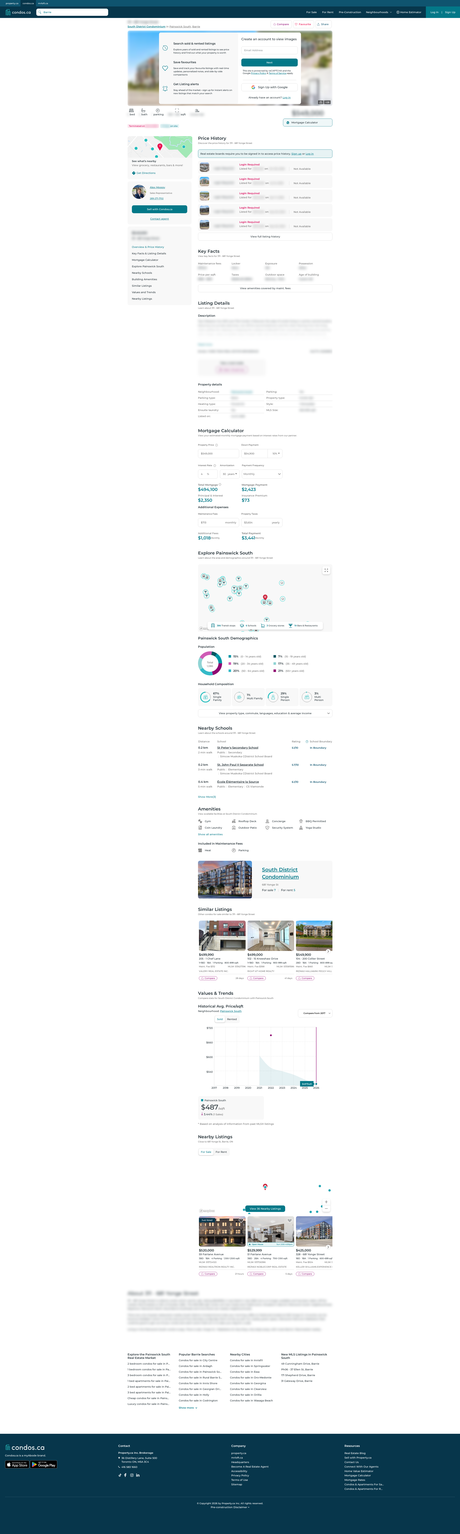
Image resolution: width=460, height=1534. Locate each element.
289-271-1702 (157, 198)
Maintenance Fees (208, 513)
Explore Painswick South (148, 266)
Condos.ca (11, 1455)
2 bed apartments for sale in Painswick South (157, 1386)
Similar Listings (142, 285)
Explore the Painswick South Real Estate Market (149, 1356)
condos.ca (28, 3)
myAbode (30, 1455)
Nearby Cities (240, 1354)
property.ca (12, 3)
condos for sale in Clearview (248, 1389)
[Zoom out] (326, 1208)
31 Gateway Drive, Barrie (296, 1381)
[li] (138, 1475)
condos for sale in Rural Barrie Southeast (205, 1377)
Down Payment (250, 444)
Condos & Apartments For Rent (364, 1489)
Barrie (196, 26)
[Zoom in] (326, 1202)
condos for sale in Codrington (198, 1400)
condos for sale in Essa (244, 1371)
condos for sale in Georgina (248, 1383)
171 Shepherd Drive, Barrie (298, 1375)
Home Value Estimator (358, 1471)
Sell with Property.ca (357, 1457)
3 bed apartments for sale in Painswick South (157, 1392)
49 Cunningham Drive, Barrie (300, 1363)
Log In (435, 12)
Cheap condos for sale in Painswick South (155, 1398)
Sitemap (236, 1484)
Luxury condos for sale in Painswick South (155, 1404)
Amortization (227, 465)
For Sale (311, 12)
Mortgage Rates (354, 1480)
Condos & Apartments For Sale (364, 1484)
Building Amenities (144, 279)
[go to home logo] (24, 1447)
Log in (287, 97)
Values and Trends (144, 292)
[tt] (120, 1475)
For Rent (328, 12)
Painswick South (180, 26)
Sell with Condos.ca (159, 209)
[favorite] (241, 925)
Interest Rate (206, 465)
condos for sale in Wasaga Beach (251, 1400)
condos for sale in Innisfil (246, 1360)
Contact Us (351, 1462)
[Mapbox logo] (207, 629)
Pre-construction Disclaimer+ (230, 1507)
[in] (132, 1475)
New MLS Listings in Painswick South (304, 1356)
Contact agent (159, 219)
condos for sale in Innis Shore (198, 1383)
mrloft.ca (43, 3)
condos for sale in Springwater (250, 1366)
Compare (283, 24)
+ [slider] (327, 1023)
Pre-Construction (350, 12)
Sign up (296, 153)
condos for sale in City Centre (198, 1360)
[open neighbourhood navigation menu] (391, 12)
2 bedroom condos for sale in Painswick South (158, 1363)
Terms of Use (239, 1480)
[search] (72, 12)
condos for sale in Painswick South (201, 1371)
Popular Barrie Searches (197, 1354)
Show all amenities (210, 834)
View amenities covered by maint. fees (265, 288)
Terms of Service (277, 73)
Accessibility (239, 1471)
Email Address (251, 49)
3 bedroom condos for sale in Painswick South (158, 1375)
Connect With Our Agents (361, 1466)
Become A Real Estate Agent (250, 1466)
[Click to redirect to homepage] (18, 12)
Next (269, 62)
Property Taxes (249, 513)
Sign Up (450, 12)
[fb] (126, 1475)
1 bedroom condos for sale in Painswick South (157, 1369)
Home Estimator (410, 12)
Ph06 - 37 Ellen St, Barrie (297, 1369)
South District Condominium (146, 26)
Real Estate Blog (355, 1453)
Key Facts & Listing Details (149, 253)
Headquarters (240, 1462)
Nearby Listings (142, 298)
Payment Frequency (253, 465)
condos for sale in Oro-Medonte (251, 1377)
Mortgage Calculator (145, 260)
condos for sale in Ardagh (195, 1366)
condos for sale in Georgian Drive (200, 1389)
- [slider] (293, 1023)
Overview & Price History (148, 247)
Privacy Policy (258, 73)
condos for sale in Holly (194, 1394)
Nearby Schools (142, 272)
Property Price (207, 444)
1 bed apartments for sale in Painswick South (157, 1381)
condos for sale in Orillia (245, 1394)
